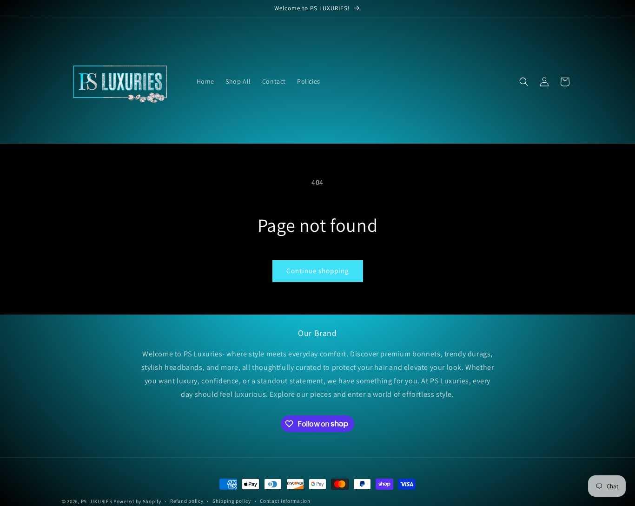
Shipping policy (231, 501)
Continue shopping (317, 270)
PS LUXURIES (96, 501)
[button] (524, 82)
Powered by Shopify (137, 501)
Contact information (285, 501)
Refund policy (186, 501)
